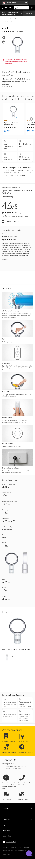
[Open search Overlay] (21, 7)
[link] (10, 221)
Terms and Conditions (24, 847)
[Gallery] (3, 42)
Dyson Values (7, 836)
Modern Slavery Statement (21, 850)
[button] (17, 657)
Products (5, 808)
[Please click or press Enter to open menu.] (2, 8)
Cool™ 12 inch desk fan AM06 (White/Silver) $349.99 (10, 13)
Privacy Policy (6, 847)
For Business (6, 819)
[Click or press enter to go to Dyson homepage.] (8, 8)
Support (5, 825)
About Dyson (6, 830)
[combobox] (15, 3)
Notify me (29, 13)
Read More (5, 259)
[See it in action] (3, 37)
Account (5, 814)
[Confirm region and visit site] (32, 2)
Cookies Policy (14, 847)
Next (31, 119)
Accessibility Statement (8, 850)
